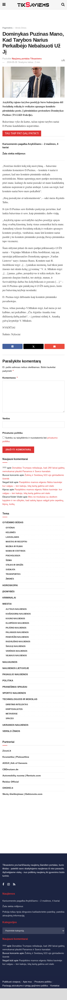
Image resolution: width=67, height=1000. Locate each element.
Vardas (6, 418)
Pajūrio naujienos (16, 628)
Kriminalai (9, 597)
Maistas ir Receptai (16, 542)
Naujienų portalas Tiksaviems (27, 58)
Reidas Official (10, 781)
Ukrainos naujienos (15, 725)
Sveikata (10, 569)
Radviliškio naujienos (18, 641)
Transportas (13, 574)
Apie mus (27, 982)
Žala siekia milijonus (13, 153)
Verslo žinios (20, 28)
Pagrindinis (7, 28)
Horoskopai (10, 585)
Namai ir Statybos (15, 551)
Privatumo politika (12, 433)
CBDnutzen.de (10, 769)
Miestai (7, 603)
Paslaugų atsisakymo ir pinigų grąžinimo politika (25, 985)
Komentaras (10, 377)
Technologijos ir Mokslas (19, 699)
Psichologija (13, 555)
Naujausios (9, 662)
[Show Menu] (4, 4)
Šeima (9, 560)
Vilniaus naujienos (16, 655)
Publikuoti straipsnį (11, 982)
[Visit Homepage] (33, 4)
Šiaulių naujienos (16, 646)
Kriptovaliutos (14, 709)
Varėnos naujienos (16, 651)
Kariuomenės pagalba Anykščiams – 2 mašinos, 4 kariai (31, 900)
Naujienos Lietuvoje (15, 668)
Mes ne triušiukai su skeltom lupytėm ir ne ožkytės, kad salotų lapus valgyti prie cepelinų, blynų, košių (33, 500)
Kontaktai (54, 985)
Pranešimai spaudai (14, 687)
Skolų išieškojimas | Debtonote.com (22, 794)
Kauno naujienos (15, 618)
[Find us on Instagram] (8, 884)
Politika (7, 680)
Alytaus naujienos (16, 609)
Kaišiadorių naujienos (18, 614)
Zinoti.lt (6, 750)
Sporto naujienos (14, 693)
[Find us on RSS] (14, 884)
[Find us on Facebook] (3, 884)
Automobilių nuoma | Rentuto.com (21, 775)
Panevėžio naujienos (17, 637)
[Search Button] (63, 4)
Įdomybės (8, 591)
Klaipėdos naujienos (17, 623)
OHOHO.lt (7, 788)
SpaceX (10, 718)
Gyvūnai (10, 528)
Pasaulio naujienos (15, 674)
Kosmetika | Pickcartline (15, 757)
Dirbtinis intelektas (17, 704)
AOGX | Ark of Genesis (14, 763)
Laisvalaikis (12, 537)
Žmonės (10, 579)
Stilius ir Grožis (14, 565)
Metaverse (12, 714)
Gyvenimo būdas (12, 522)
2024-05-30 (12, 62)
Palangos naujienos (17, 632)
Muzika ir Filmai (14, 546)
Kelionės (11, 532)
